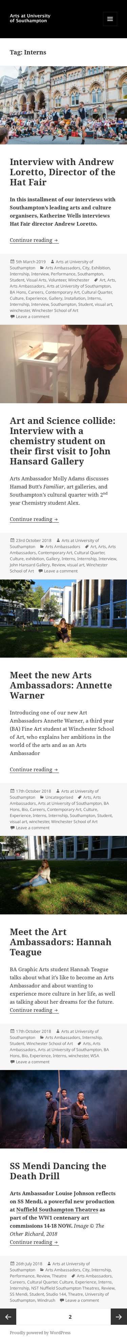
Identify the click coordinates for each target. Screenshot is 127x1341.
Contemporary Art (62, 292)
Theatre (59, 1276)
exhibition (35, 559)
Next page (119, 1317)
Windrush (46, 1300)
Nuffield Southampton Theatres (57, 1209)
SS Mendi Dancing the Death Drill (58, 1171)
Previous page (8, 1317)
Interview (40, 274)
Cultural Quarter (97, 292)
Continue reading (34, 239)
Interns (94, 298)
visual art (103, 304)
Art (102, 280)
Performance (63, 274)
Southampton (90, 274)
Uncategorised (59, 797)
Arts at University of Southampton (78, 286)
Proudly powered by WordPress (40, 1333)
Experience (36, 298)
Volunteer (57, 280)
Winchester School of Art (55, 310)
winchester (20, 310)
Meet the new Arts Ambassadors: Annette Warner (61, 685)
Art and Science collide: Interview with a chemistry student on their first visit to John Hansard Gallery (62, 440)
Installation (74, 298)
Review (58, 565)
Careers (35, 292)
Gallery (55, 298)
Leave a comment (32, 316)
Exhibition (100, 268)
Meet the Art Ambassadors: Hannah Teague (60, 942)
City (85, 268)
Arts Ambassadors (62, 268)
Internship (19, 274)
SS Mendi (18, 1294)
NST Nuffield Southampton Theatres (65, 1288)
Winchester (78, 280)
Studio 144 (56, 1294)
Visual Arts (36, 280)
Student (17, 280)
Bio (25, 809)
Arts (111, 280)
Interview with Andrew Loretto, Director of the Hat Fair (62, 172)
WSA (94, 1056)
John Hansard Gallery (30, 565)
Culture (17, 298)
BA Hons (18, 292)
